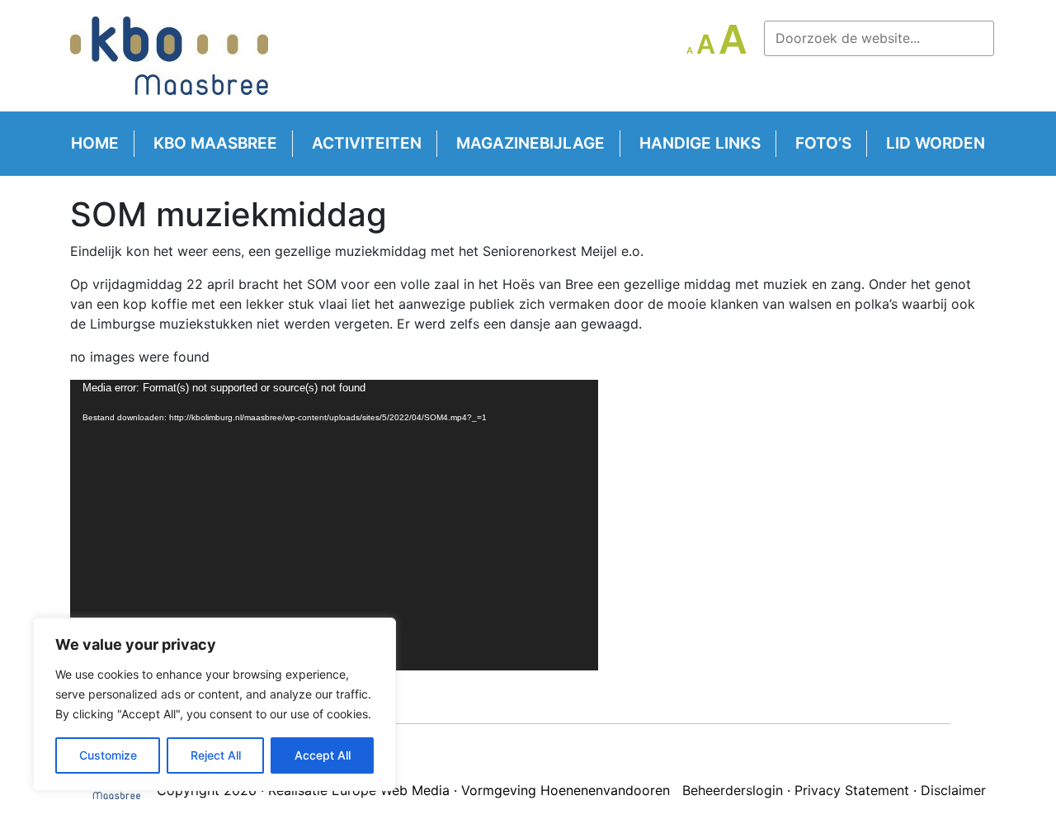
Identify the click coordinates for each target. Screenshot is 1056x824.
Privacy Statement (851, 790)
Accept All (323, 755)
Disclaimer (953, 790)
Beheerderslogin (732, 790)
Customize (108, 755)
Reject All (216, 755)
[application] (334, 525)
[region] (214, 704)
